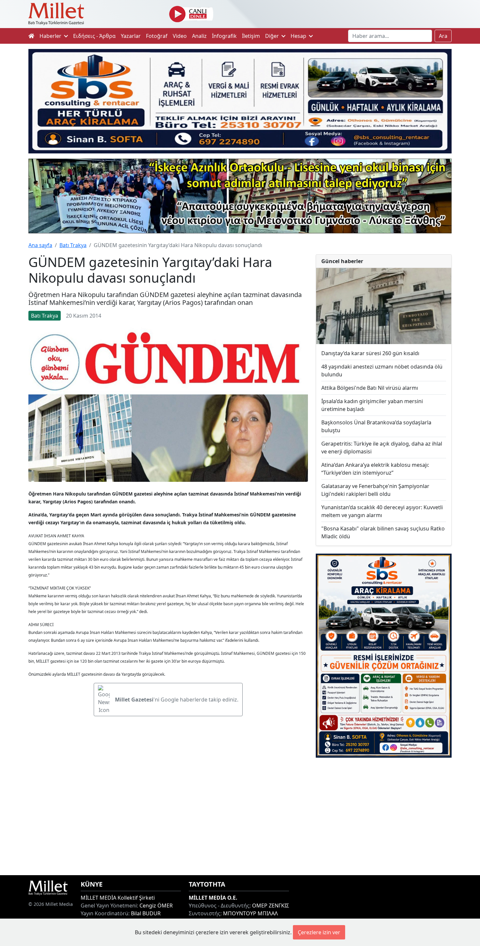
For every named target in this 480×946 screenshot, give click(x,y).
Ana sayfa (40, 245)
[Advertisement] (384, 816)
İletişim (251, 35)
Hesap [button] (299, 35)
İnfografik (224, 35)
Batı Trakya (73, 245)
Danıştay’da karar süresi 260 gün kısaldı (370, 353)
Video (180, 35)
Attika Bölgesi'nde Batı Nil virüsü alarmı (369, 387)
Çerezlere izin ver (319, 932)
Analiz (199, 35)
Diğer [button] (272, 35)
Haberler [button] (51, 35)
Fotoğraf (157, 35)
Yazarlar (131, 35)
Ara (443, 35)
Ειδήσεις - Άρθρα (94, 35)
